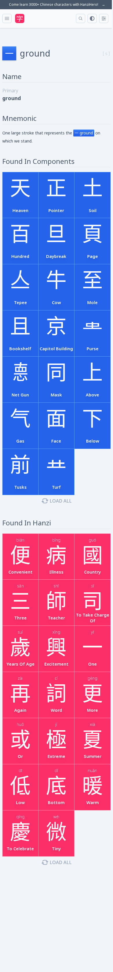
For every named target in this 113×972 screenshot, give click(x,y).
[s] (106, 53)
